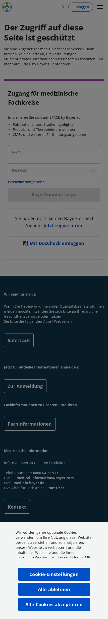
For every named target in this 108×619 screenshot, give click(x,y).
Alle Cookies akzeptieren (54, 604)
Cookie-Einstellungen (54, 574)
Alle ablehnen (54, 589)
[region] (54, 570)
